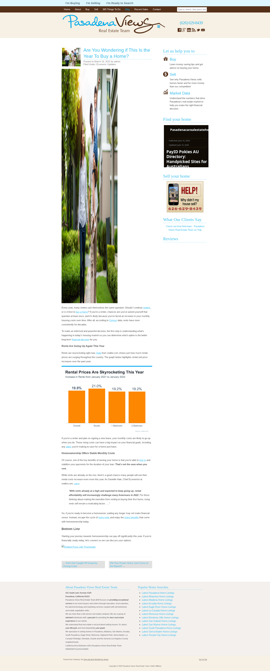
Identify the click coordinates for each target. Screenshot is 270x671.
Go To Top (203, 659)
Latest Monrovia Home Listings (158, 614)
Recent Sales (141, 9)
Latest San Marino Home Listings (159, 624)
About (78, 9)
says (76, 483)
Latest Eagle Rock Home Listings (159, 607)
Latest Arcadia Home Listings (157, 603)
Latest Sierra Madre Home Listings (159, 631)
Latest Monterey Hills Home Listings (160, 617)
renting (146, 307)
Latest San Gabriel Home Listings (159, 621)
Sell (96, 9)
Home (67, 9)
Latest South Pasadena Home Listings (161, 628)
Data (98, 353)
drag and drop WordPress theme (96, 659)
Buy (87, 9)
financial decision (80, 339)
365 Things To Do (111, 9)
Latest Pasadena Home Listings (158, 592)
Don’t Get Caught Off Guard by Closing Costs (80, 564)
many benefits (131, 517)
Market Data (180, 93)
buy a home (82, 312)
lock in (142, 460)
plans (68, 446)
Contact (157, 9)
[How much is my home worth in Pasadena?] (185, 196)
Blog (127, 9)
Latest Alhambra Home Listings (158, 596)
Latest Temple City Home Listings (159, 635)
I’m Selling (93, 3)
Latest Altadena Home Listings (157, 600)
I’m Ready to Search (119, 3)
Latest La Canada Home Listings (158, 610)
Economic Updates (106, 64)
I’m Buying (72, 3)
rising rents (104, 517)
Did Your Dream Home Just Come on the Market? (129, 564)
